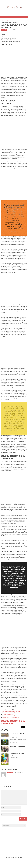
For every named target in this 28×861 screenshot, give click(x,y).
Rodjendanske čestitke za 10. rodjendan (11, 39)
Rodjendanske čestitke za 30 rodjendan (11, 712)
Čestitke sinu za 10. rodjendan (9, 38)
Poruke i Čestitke (10, 857)
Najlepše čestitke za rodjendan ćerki (11, 717)
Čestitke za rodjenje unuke (18, 740)
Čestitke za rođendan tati (17, 747)
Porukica (23, 29)
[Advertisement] (14, 61)
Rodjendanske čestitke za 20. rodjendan (11, 716)
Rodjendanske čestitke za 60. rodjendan (11, 41)
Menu (4, 17)
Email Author (19, 772)
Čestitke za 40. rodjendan (8, 714)
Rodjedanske (3, 29)
